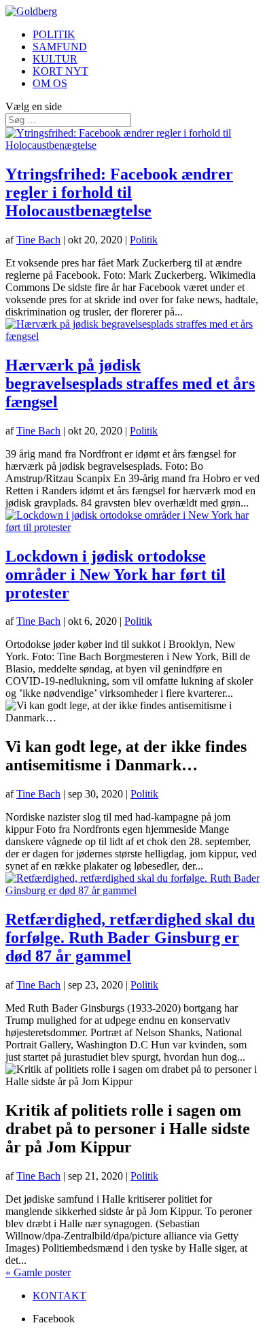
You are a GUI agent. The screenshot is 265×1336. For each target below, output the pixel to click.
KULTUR (55, 59)
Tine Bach (38, 239)
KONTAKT (59, 1295)
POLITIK (54, 34)
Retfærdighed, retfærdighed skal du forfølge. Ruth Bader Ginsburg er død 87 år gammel (130, 937)
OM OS (50, 83)
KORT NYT (60, 71)
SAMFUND (60, 46)
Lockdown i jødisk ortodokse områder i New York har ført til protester (115, 574)
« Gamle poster (38, 1272)
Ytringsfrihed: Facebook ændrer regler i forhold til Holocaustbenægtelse (119, 192)
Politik (144, 239)
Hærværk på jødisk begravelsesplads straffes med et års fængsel (130, 383)
